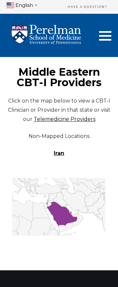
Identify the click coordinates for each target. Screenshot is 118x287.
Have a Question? (88, 7)
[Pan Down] (23, 192)
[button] (105, 35)
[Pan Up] (23, 180)
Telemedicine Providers (64, 119)
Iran (59, 153)
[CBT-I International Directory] (46, 35)
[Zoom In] (23, 202)
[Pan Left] (17, 186)
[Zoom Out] (23, 216)
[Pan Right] (29, 186)
